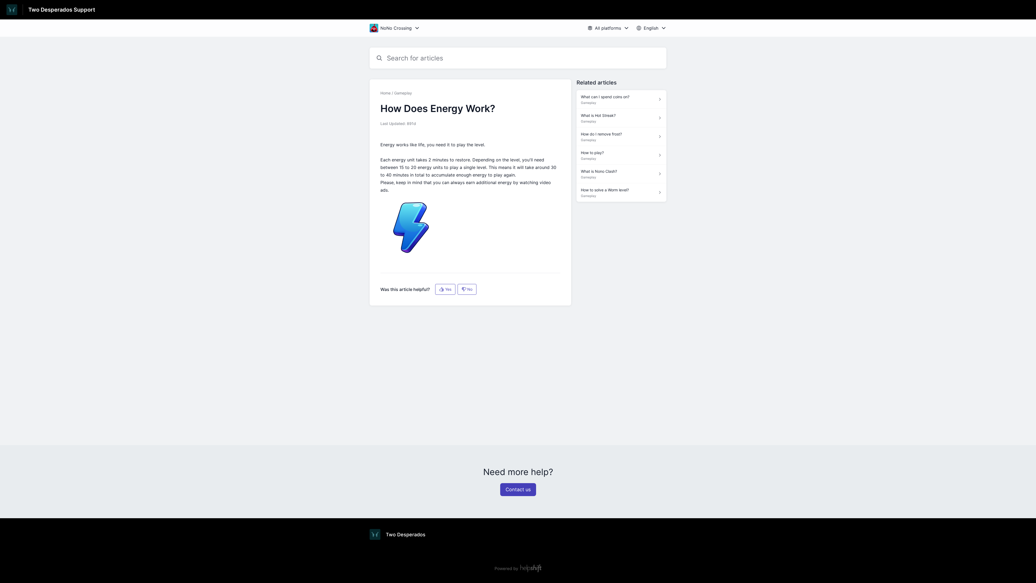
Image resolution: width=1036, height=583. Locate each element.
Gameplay (403, 93)
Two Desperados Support (61, 9)
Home (385, 93)
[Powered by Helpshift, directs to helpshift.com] (518, 568)
